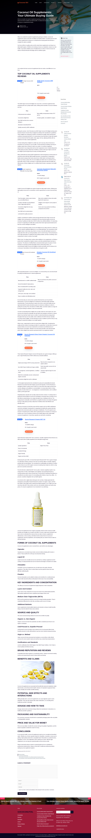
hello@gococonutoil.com (61, 825)
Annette (66, 131)
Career (19, 821)
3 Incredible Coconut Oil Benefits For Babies (67, 152)
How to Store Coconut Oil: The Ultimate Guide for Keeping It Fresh (31, 756)
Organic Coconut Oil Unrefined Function (46, 252)
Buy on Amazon (41, 97)
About (40, 2)
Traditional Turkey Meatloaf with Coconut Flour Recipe (66, 112)
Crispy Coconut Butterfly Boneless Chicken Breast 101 (67, 137)
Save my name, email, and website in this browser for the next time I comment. (36, 789)
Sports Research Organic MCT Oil (35, 419)
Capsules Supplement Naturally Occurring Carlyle (46, 169)
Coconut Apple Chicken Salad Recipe (45, 813)
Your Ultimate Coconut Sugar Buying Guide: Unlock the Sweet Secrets (32, 758)
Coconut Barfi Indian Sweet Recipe (45, 811)
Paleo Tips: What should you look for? (45, 826)
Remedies (60, 2)
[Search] (71, 812)
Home (36, 2)
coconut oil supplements (23, 755)
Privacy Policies (21, 823)
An (64, 197)
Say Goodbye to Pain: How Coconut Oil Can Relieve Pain (66, 117)
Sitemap (19, 826)
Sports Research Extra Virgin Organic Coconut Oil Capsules (40, 335)
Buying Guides (67, 2)
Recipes (52, 2)
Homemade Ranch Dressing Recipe (67, 167)
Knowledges (46, 2)
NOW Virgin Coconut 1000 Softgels (45, 81)
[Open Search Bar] (72, 2)
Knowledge (20, 815)
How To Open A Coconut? (43, 823)
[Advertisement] (37, 60)
